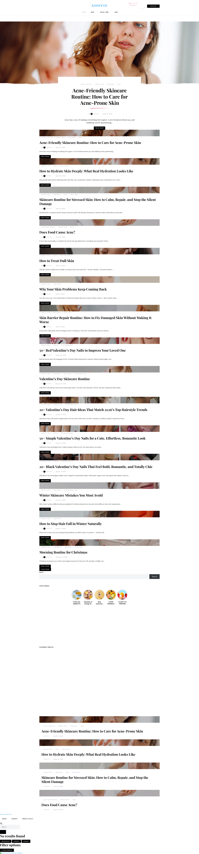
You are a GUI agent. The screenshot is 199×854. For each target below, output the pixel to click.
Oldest (26, 841)
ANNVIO (99, 6)
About (4, 819)
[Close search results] (3, 832)
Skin (116, 12)
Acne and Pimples (48, 227)
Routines (110, 84)
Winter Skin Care (70, 490)
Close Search (7, 850)
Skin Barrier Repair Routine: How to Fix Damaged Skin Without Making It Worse (95, 319)
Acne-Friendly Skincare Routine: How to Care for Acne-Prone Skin (99, 96)
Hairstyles (57, 404)
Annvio (96, 114)
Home (84, 12)
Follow (153, 6)
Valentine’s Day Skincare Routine (64, 379)
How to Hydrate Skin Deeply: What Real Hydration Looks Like (86, 171)
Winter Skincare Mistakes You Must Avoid (71, 495)
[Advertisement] (99, 625)
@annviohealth (6, 814)
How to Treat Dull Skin (56, 260)
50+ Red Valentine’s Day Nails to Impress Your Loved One (82, 350)
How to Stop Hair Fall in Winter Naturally (70, 523)
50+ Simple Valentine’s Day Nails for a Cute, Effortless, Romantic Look (92, 438)
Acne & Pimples (86, 84)
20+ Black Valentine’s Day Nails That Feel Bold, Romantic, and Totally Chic (95, 466)
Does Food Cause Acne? (57, 232)
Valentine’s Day (67, 345)
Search (41, 572)
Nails (55, 345)
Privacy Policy (27, 819)
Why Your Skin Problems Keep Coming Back (73, 289)
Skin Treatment (66, 255)
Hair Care (57, 518)
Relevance (6, 841)
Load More (45, 569)
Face (72, 227)
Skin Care (63, 166)
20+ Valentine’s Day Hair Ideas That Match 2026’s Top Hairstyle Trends (93, 409)
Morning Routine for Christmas (63, 552)
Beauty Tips (99, 84)
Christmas (57, 547)
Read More (99, 128)
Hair (92, 12)
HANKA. (18, 821)
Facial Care (104, 12)
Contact (14, 819)
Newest (16, 841)
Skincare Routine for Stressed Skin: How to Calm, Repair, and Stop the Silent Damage (97, 201)
